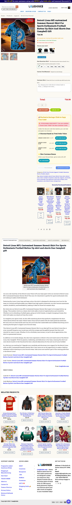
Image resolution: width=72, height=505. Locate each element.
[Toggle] (34, 466)
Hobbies (21, 477)
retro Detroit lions (48, 181)
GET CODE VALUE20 (61, 148)
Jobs (20, 474)
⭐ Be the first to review (63, 167)
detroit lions (52, 176)
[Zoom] (3, 50)
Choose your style (42, 46)
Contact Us (42, 11)
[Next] (32, 35)
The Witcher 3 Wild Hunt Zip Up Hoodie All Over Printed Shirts (27, 414)
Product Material (25, 240)
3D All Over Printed (27, 16)
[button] (6, 418)
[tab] (10, 240)
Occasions (22, 480)
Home (3, 16)
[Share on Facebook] (38, 229)
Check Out (56, 110)
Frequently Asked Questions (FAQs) (6, 467)
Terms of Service (6, 487)
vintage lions (57, 181)
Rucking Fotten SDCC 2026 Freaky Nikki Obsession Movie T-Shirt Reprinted (58, 203)
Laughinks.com (42, 469)
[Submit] (17, 6)
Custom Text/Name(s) (43, 71)
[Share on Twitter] (41, 229)
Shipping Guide (31, 11)
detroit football (44, 176)
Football (61, 172)
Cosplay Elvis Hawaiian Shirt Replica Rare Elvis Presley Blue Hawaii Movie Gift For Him (63, 446)
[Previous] (3, 35)
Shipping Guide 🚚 (25, 486)
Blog (20, 489)
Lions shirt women (59, 179)
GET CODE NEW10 (44, 160)
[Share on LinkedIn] (49, 229)
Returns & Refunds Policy (7, 494)
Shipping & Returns (39, 240)
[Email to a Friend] (44, 229)
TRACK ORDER (5, 478)
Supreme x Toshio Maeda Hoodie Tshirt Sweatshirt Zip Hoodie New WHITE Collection (62, 415)
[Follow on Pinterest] (60, 483)
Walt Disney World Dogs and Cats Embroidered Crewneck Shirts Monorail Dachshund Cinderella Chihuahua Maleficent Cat (50, 204)
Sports (47, 174)
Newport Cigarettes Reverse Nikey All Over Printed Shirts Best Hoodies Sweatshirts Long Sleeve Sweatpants (27, 447)
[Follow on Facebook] (56, 483)
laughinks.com (64, 366)
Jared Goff (67, 177)
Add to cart (43, 110)
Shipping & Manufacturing (6, 472)
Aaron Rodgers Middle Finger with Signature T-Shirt (41, 201)
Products (9, 16)
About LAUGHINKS (53, 240)
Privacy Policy (6, 490)
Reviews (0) (65, 240)
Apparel (16, 16)
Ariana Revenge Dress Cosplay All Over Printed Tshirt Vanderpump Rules (9, 414)
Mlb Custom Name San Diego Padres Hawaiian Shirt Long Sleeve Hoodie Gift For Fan (45, 415)
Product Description (10, 240)
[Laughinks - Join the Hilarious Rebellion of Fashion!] (36, 6)
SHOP (22, 11)
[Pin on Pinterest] (47, 229)
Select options (50, 221)
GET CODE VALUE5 (61, 138)
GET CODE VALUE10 (61, 143)
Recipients (22, 472)
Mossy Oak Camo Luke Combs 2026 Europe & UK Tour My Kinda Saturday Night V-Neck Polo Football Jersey (67, 205)
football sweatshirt (49, 177)
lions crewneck (41, 179)
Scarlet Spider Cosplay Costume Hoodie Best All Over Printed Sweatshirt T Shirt (45, 446)
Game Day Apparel (59, 177)
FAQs (49, 11)
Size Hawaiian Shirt (43, 61)
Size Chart (4, 476)
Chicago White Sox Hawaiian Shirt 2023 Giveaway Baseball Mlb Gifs (9, 446)
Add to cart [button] (40, 215)
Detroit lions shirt (60, 176)
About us (4, 481)
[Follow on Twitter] (58, 483)
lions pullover (49, 179)
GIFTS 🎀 (22, 483)
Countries (22, 469)
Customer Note (41, 80)
